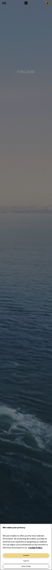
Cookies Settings (26, 566)
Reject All (26, 561)
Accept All (26, 555)
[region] (26, 547)
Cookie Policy (35, 548)
